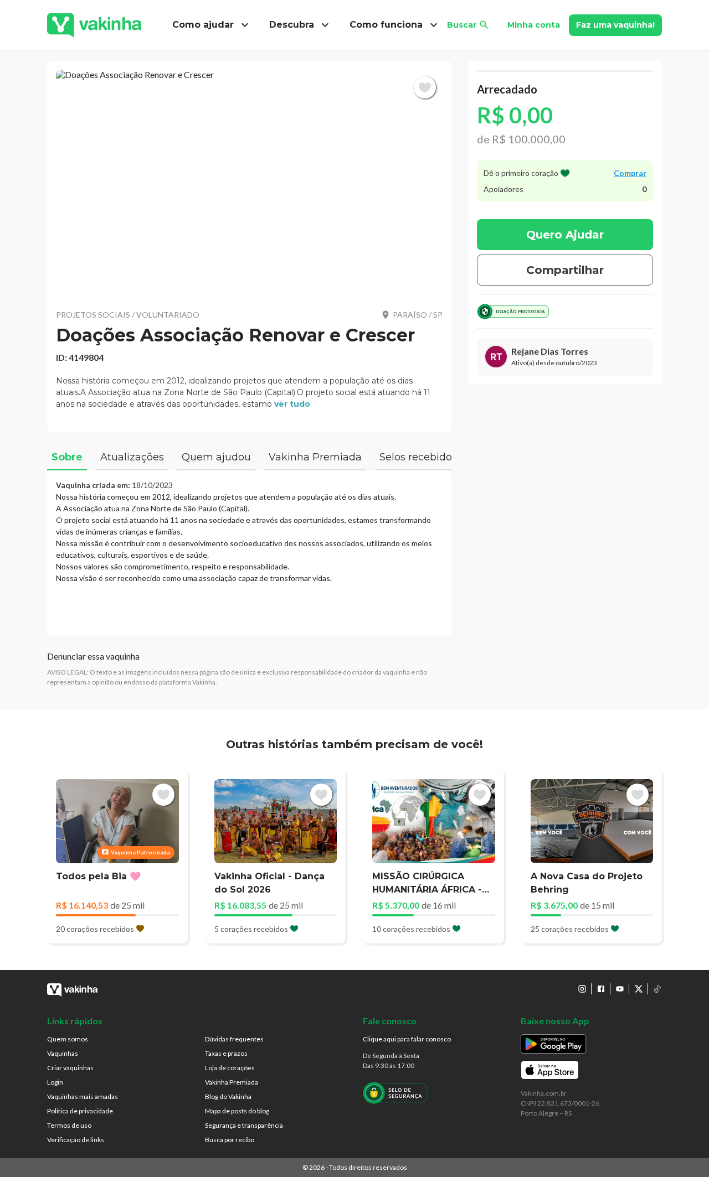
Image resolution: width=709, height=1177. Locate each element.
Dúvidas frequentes (234, 1039)
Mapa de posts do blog (237, 1111)
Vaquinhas (62, 1053)
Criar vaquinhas (70, 1068)
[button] (249, 182)
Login (55, 1082)
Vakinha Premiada (231, 1082)
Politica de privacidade (80, 1111)
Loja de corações (230, 1068)
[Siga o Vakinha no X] (638, 988)
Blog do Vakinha (228, 1096)
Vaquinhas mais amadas (82, 1096)
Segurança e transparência (244, 1125)
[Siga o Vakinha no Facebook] (601, 988)
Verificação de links (75, 1139)
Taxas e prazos (226, 1053)
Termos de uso (69, 1125)
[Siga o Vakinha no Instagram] (582, 988)
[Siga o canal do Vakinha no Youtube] (619, 988)
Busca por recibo (229, 1139)
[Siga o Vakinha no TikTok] (657, 988)
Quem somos (67, 1039)
